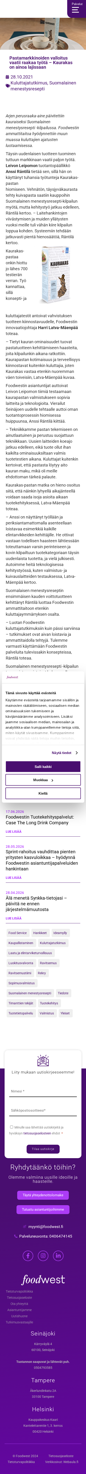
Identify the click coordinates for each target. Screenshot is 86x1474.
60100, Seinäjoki (43, 1350)
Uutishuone (19, 1316)
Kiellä (43, 793)
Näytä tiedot (61, 753)
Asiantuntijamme (19, 1310)
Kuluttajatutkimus (29, 83)
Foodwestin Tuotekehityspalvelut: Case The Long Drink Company (40, 819)
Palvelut (77, 4)
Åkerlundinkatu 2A (43, 1391)
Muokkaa (40, 780)
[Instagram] (43, 1256)
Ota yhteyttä (19, 1303)
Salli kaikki (43, 767)
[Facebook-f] (28, 1256)
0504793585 (43, 1367)
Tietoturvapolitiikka (19, 1291)
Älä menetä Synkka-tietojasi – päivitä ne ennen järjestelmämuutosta (36, 903)
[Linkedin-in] (58, 1256)
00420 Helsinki (43, 1431)
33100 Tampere (43, 1396)
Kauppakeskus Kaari (43, 1420)
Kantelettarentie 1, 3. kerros (43, 1425)
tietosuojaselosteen (37, 1133)
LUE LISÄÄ (14, 831)
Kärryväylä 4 (43, 1344)
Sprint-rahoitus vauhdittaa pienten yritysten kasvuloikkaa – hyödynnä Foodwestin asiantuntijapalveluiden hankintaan (42, 860)
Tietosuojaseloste (19, 1297)
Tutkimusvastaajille (19, 1322)
